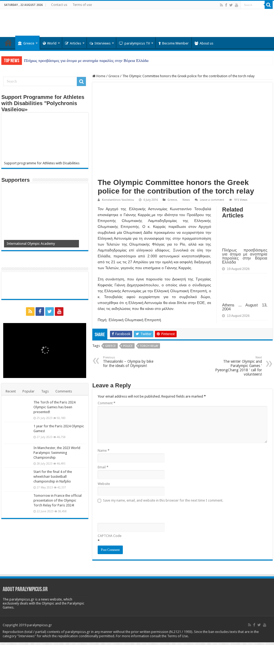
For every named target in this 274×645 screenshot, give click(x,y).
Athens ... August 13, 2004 (244, 307)
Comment (106, 403)
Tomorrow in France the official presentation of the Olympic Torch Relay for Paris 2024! (57, 500)
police (128, 346)
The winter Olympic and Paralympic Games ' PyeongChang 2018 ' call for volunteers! (238, 366)
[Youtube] (236, 5)
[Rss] (221, 5)
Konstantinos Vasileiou (118, 200)
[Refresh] (136, 512)
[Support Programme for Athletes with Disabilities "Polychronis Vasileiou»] (44, 138)
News (186, 200)
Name (103, 450)
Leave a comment (212, 200)
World (51, 43)
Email (103, 467)
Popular (28, 391)
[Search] (269, 5)
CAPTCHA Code (109, 536)
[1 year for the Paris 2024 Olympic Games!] (17, 433)
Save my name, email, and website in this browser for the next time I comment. (163, 500)
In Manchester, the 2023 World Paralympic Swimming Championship (56, 452)
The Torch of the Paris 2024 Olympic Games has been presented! (54, 407)
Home (8, 42)
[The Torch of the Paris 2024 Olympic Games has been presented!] (17, 409)
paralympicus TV (137, 43)
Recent (11, 391)
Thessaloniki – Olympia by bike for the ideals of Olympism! (128, 362)
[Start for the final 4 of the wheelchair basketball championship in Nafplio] (17, 478)
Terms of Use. (178, 636)
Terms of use (82, 5)
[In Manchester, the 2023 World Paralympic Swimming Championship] (17, 455)
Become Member (175, 43)
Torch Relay (149, 346)
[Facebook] (226, 5)
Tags (45, 391)
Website (104, 484)
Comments (63, 391)
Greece (28, 43)
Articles (75, 43)
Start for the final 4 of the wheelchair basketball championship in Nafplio (52, 476)
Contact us (59, 5)
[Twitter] (231, 5)
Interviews (102, 43)
